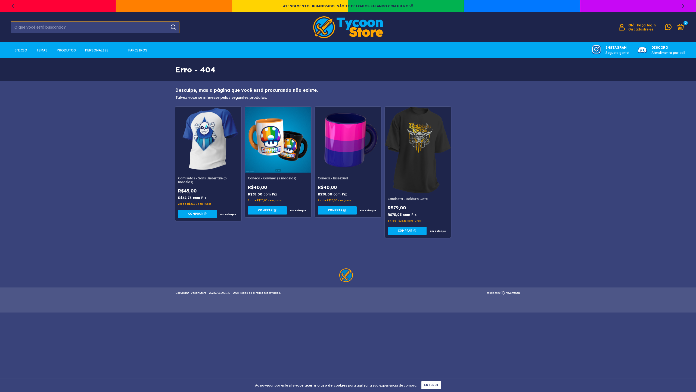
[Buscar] (173, 27)
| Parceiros (132, 50)
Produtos (66, 50)
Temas (42, 50)
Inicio (21, 50)
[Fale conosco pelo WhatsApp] (668, 28)
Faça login (646, 25)
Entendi (431, 385)
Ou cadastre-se (640, 29)
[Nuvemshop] (504, 293)
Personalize (96, 50)
